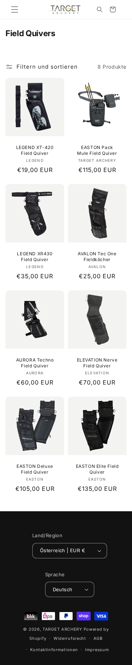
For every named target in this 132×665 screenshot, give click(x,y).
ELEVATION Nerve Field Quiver (97, 362)
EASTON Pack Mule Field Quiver (97, 150)
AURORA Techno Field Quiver (35, 362)
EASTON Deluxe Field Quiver (34, 469)
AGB (98, 638)
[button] (15, 9)
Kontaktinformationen (54, 649)
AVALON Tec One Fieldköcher (97, 256)
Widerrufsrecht (70, 638)
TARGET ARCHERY (62, 629)
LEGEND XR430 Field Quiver (34, 256)
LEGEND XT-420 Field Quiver (35, 150)
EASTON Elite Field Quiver (97, 469)
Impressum (97, 649)
